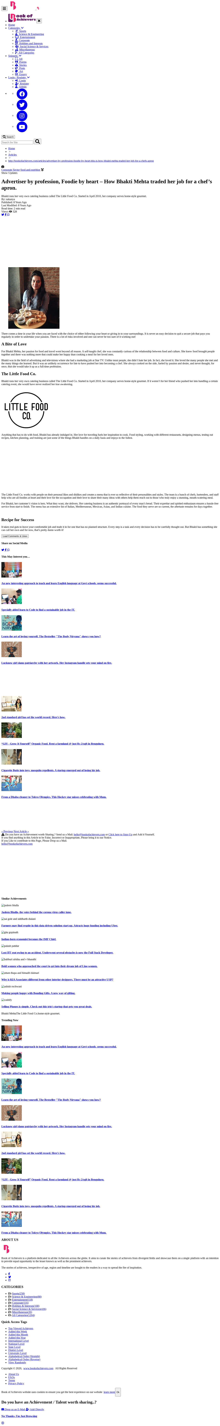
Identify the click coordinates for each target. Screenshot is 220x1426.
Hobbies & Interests (25, 1305)
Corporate (24, 40)
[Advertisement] (104, 240)
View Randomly (17, 1362)
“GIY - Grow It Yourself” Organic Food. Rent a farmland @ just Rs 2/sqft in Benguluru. (52, 743)
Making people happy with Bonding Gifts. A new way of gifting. (38, 993)
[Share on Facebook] (6, 214)
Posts (21, 68)
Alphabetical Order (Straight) (24, 1356)
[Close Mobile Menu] (39, 21)
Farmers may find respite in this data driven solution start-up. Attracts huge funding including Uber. (59, 925)
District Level (15, 1350)
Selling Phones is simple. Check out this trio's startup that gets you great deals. (46, 1006)
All (20, 58)
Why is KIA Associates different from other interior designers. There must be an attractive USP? (57, 979)
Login (22, 80)
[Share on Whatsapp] (8, 214)
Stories (22, 65)
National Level (16, 1343)
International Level (18, 1340)
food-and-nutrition (30, 169)
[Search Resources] (37, 141)
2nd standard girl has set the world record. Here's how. (33, 717)
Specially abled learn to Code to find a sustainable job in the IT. (38, 609)
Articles (12, 154)
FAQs (11, 1377)
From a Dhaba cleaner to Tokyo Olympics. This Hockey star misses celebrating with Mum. (53, 797)
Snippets (13, 55)
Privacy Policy (16, 1383)
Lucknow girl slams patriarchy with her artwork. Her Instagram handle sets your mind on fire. (56, 662)
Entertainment (27, 37)
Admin (22, 86)
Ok (118, 1392)
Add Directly (36, 1409)
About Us (13, 1374)
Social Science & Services (33, 46)
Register (24, 83)
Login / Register (17, 77)
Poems (22, 62)
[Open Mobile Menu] (4, 8)
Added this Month (18, 1334)
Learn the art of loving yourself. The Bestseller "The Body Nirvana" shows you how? (51, 636)
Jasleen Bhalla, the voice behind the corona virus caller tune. (36, 912)
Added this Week (17, 1331)
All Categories (25, 52)
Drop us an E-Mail (14, 1409)
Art (20, 71)
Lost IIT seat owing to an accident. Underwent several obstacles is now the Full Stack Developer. (57, 952)
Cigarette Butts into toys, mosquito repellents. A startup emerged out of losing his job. (50, 770)
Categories (14, 27)
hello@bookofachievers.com (89, 834)
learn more (109, 1392)
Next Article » (21, 831)
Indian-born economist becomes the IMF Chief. (28, 939)
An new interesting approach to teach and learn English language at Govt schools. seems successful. (59, 583)
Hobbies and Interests (30, 43)
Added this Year (17, 1337)
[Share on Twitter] (3, 214)
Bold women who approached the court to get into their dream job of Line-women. (49, 966)
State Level (14, 1347)
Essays (22, 74)
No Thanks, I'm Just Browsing (19, 1416)
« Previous (7, 831)
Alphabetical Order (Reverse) (24, 1359)
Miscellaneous (26, 49)
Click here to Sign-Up (120, 834)
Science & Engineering (31, 34)
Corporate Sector (10, 169)
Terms (11, 1380)
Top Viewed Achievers (20, 1328)
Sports (22, 31)
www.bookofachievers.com (38, 1368)
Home (11, 24)
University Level (17, 1353)
